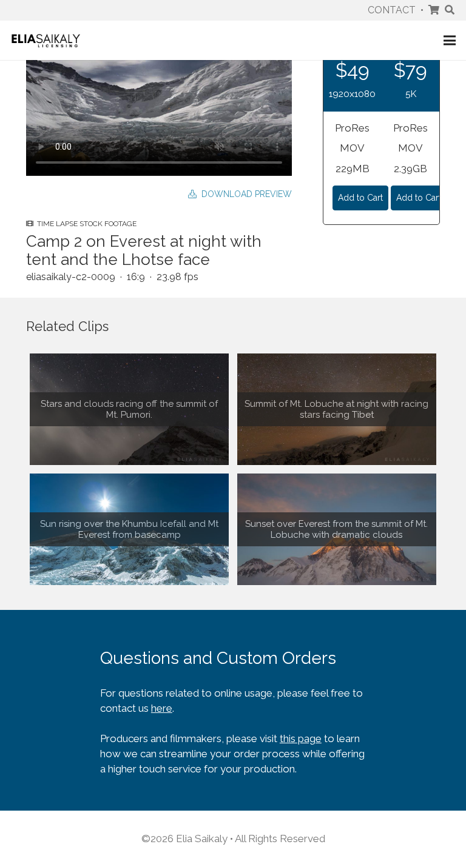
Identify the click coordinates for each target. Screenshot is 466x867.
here (161, 708)
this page (301, 738)
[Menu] (449, 40)
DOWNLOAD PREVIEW (244, 194)
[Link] (45, 40)
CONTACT (392, 10)
